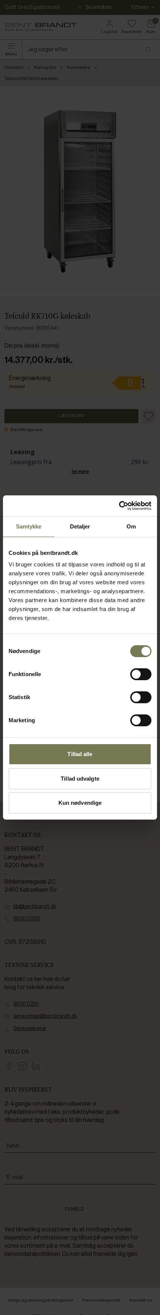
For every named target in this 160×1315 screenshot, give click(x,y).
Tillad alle (79, 754)
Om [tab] (131, 526)
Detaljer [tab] (80, 526)
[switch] (140, 674)
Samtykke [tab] (29, 526)
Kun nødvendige (80, 803)
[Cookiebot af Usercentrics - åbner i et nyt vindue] (118, 506)
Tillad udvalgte (80, 778)
